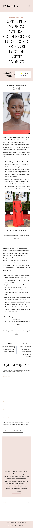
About (17, 522)
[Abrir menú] (29, 5)
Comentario (7, 377)
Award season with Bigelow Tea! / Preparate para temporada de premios (25, 350)
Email (5, 410)
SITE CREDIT (21, 525)
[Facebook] (14, 88)
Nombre (6, 402)
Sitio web (6, 418)
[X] (16, 88)
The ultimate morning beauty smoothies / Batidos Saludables (8, 347)
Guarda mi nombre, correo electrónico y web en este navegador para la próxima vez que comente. (16, 424)
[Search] (29, 503)
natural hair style (16, 17)
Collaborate (22, 522)
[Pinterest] (19, 88)
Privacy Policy (10, 522)
